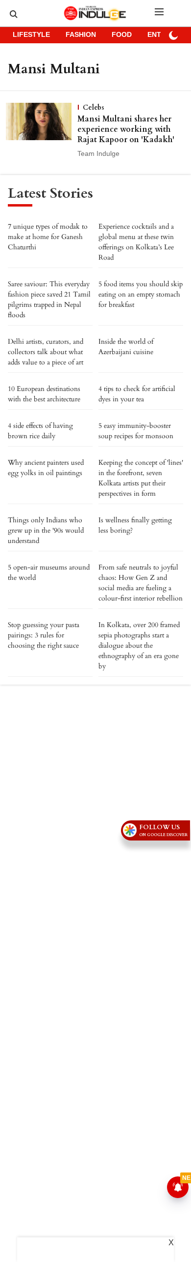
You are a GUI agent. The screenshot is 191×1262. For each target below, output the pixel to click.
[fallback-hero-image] (41, 131)
